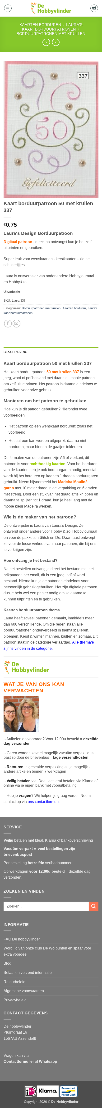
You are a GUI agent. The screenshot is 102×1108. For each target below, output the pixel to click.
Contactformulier (19, 1061)
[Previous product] (55, 42)
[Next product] (46, 42)
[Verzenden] (93, 906)
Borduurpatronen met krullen (51, 34)
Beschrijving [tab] (15, 352)
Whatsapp (48, 1061)
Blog (7, 963)
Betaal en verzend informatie (28, 973)
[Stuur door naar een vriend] (16, 323)
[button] (8, 8)
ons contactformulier (45, 802)
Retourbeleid (14, 982)
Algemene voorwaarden (24, 991)
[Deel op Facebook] (8, 323)
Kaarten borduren (40, 25)
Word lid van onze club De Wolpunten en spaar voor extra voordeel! (47, 951)
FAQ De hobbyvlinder (22, 939)
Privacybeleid (15, 1000)
